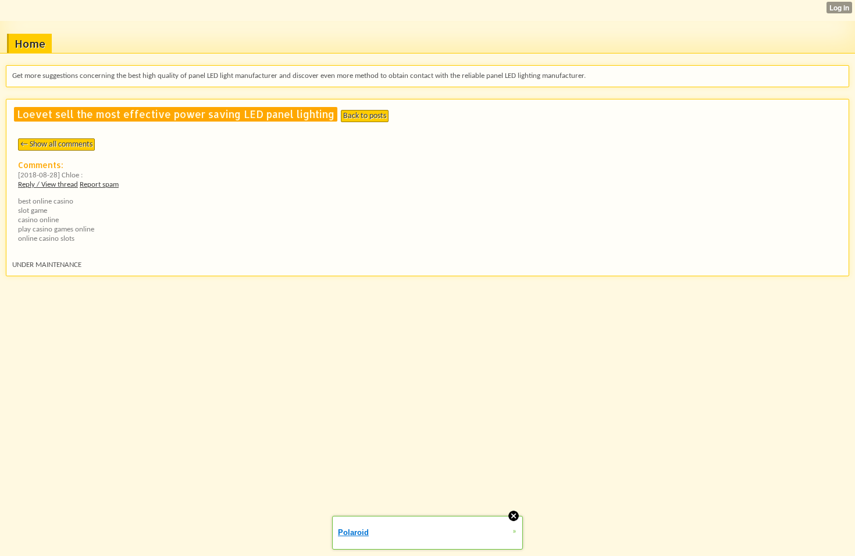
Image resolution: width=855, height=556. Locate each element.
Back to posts (364, 116)
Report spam (99, 184)
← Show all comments (56, 144)
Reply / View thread (48, 184)
